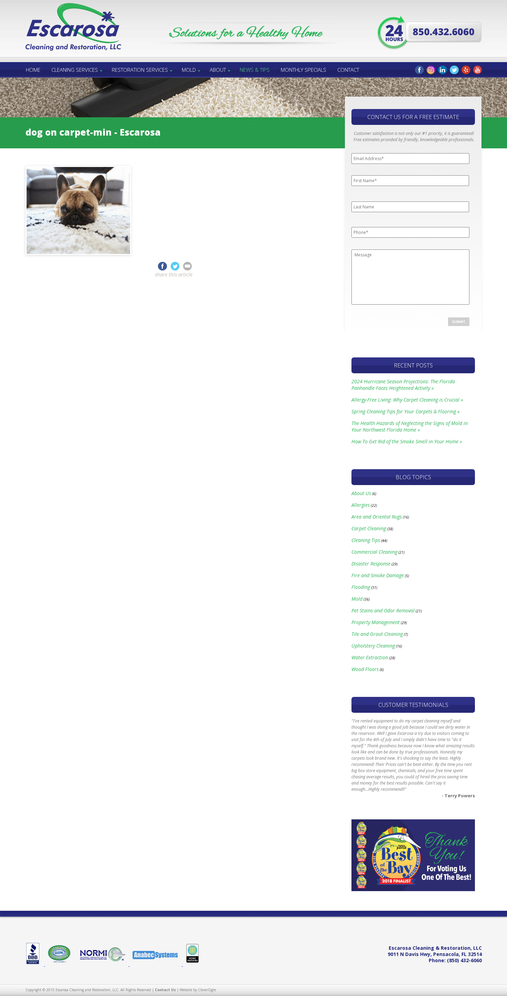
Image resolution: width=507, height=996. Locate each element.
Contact (348, 69)
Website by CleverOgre (198, 989)
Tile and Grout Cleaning (377, 634)
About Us (361, 493)
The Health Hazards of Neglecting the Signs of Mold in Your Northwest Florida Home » (409, 426)
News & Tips (255, 69)
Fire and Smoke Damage (377, 575)
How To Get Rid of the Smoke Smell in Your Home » (406, 441)
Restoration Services (140, 69)
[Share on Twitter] (176, 265)
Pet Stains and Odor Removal (383, 610)
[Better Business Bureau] (35, 964)
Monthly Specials (303, 69)
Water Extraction (369, 657)
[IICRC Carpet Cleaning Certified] (191, 964)
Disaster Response (370, 563)
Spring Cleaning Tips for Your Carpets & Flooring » (405, 411)
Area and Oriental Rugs (376, 516)
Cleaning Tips (365, 540)
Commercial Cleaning (374, 552)
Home (33, 69)
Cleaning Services (74, 69)
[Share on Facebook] (162, 265)
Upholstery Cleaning (373, 645)
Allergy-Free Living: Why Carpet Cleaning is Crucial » (407, 399)
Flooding (360, 587)
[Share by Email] (187, 265)
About (218, 69)
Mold (189, 69)
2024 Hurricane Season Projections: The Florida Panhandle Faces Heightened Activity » (403, 384)
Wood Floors (365, 669)
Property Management (375, 622)
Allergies (360, 505)
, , (435, 954)
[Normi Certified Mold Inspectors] (102, 964)
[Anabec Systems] (155, 964)
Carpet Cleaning (368, 528)
